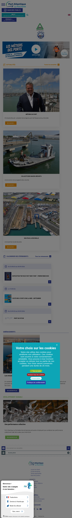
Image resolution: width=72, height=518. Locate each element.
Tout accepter (36, 371)
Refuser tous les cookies (36, 374)
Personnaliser (36, 378)
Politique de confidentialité (36, 382)
